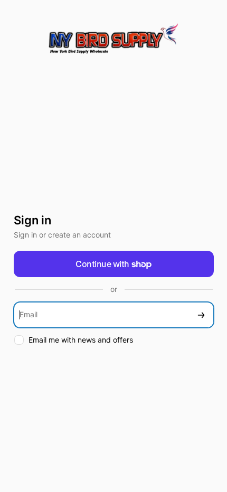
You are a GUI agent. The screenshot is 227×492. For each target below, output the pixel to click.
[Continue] (201, 315)
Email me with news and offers (81, 339)
